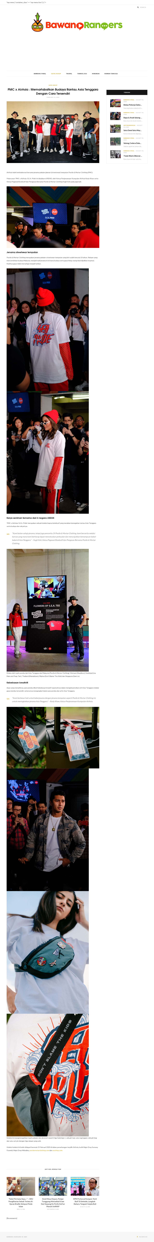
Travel (69, 73)
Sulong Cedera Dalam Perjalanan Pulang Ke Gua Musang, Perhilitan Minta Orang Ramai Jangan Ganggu (134, 143)
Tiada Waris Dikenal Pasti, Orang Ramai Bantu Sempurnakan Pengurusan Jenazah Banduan (134, 156)
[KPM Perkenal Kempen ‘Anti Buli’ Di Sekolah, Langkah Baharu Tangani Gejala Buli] (85, 1186)
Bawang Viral (40, 73)
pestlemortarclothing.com (39, 1150)
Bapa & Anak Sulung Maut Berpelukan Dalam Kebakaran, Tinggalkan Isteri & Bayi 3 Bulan (134, 118)
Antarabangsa (129, 125)
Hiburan (95, 73)
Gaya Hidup (56, 73)
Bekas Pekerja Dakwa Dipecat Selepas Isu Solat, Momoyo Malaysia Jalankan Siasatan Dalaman (134, 105)
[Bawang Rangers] (77, 22)
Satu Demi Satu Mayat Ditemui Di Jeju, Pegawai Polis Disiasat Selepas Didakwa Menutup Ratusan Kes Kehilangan (134, 130)
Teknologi (82, 73)
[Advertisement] (77, 53)
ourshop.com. (58, 1150)
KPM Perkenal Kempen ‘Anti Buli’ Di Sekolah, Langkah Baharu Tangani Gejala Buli (85, 1201)
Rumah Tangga (111, 73)
